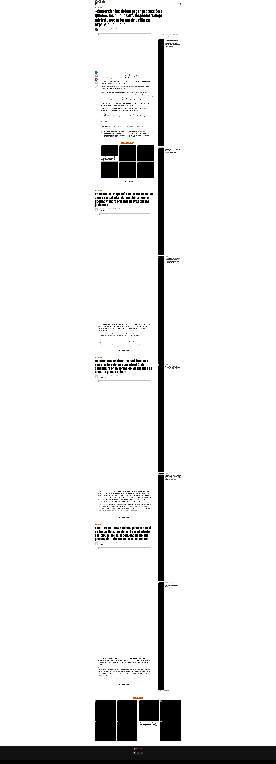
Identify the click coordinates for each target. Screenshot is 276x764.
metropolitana (139, 126)
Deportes (120, 4)
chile (117, 126)
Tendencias (140, 4)
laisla (102, 210)
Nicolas (103, 544)
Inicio (115, 4)
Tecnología (133, 4)
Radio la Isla (104, 30)
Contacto (160, 4)
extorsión (127, 126)
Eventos (154, 4)
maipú (132, 126)
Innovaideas (150, 761)
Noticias (127, 4)
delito (121, 126)
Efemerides (147, 4)
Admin (102, 377)
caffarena (112, 126)
